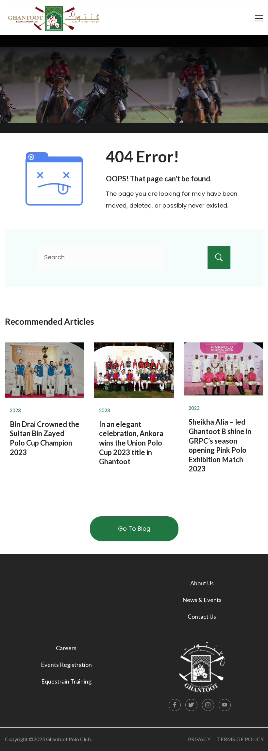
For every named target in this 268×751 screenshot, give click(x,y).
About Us (202, 583)
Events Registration (66, 664)
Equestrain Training (66, 681)
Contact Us (202, 616)
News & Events (202, 599)
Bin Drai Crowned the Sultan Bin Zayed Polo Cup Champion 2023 (44, 438)
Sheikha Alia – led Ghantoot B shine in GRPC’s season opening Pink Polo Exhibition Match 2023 (220, 445)
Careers (66, 647)
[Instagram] (208, 705)
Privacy (199, 739)
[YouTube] (225, 705)
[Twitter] (191, 705)
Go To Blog (134, 528)
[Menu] (259, 18)
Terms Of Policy (240, 739)
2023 (15, 410)
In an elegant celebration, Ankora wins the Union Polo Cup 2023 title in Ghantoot (131, 443)
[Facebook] (175, 705)
